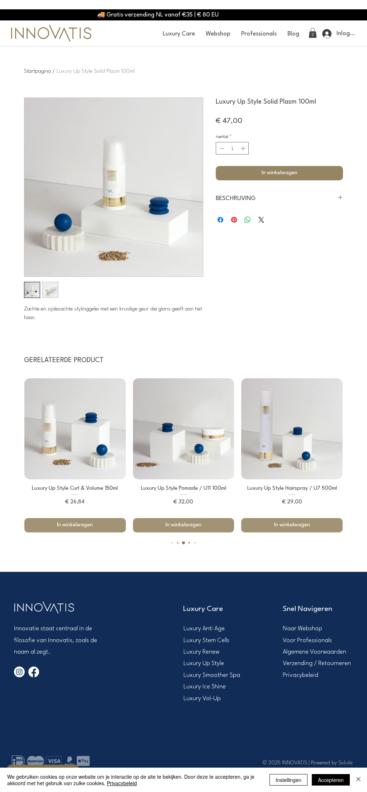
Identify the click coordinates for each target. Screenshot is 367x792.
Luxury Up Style (204, 663)
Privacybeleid (300, 675)
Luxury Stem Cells (206, 640)
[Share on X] (261, 219)
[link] (313, 33)
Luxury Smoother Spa (212, 675)
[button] (178, 33)
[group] (183, 455)
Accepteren (331, 779)
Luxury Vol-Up (202, 699)
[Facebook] (33, 672)
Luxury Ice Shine (205, 687)
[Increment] (243, 148)
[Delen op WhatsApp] (247, 219)
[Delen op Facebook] (220, 219)
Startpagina (37, 71)
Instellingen (288, 779)
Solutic (345, 763)
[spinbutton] (232, 148)
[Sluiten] (358, 779)
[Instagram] (19, 672)
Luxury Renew (201, 652)
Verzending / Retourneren (317, 663)
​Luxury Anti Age (204, 629)
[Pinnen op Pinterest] (234, 219)
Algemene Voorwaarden (314, 652)
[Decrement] (221, 148)
